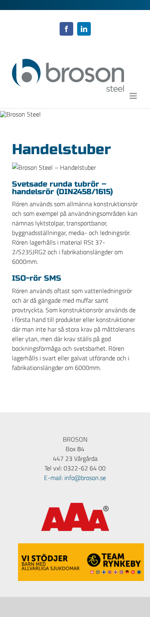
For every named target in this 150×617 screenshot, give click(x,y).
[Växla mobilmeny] (134, 96)
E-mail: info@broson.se (75, 477)
